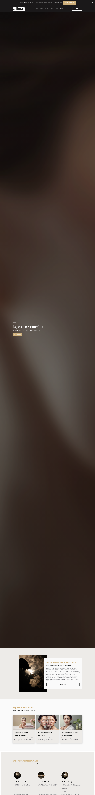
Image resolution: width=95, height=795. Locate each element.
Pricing (52, 9)
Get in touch (63, 684)
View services (17, 334)
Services (47, 9)
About (41, 9)
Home (36, 9)
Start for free (69, 3)
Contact (77, 9)
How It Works (59, 9)
